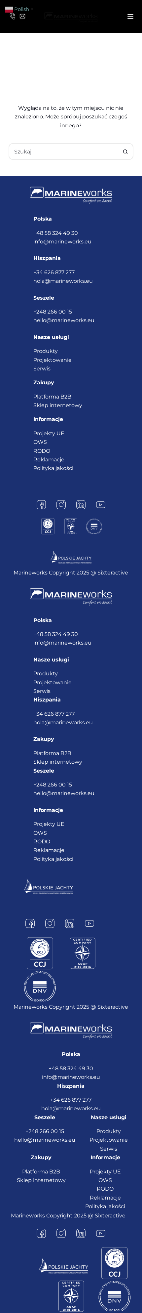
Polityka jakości (53, 468)
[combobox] (63, 151)
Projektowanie (52, 360)
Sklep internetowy (57, 405)
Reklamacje (48, 459)
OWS (40, 442)
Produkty (45, 351)
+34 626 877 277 (54, 272)
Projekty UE (48, 433)
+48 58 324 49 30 (55, 233)
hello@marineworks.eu (63, 320)
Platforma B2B (52, 397)
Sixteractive (112, 573)
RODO (41, 451)
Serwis (42, 368)
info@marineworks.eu (62, 241)
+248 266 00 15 (52, 312)
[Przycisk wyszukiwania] (125, 151)
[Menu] (130, 17)
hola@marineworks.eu (63, 281)
